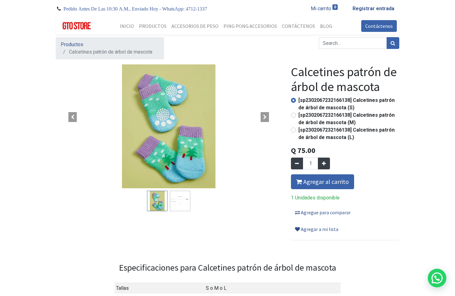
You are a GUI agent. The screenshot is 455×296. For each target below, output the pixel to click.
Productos (72, 44)
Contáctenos (379, 26)
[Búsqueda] (393, 43)
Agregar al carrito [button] (325, 181)
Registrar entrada (373, 8)
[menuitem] (126, 26)
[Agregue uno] (324, 163)
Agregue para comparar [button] (325, 212)
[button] (73, 117)
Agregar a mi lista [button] (319, 229)
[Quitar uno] (297, 163)
